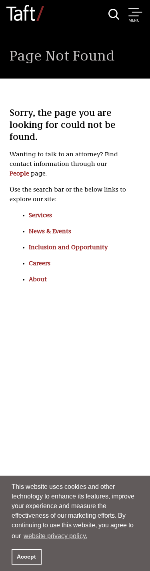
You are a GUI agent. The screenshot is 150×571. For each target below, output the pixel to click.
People (19, 174)
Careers (39, 263)
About (38, 279)
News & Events (50, 231)
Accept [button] (26, 556)
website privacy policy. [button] (55, 536)
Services (40, 215)
